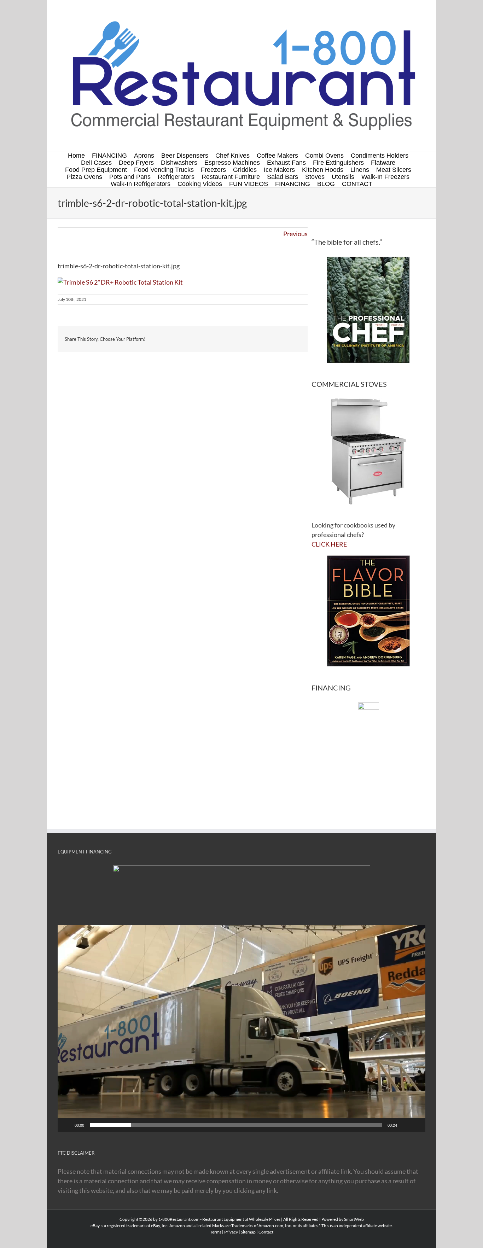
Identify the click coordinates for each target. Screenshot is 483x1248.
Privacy (231, 1232)
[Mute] (404, 1125)
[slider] (236, 1125)
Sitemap (248, 1232)
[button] (241, 1029)
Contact (265, 1232)
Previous (295, 234)
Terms (215, 1232)
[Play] (66, 1125)
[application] (241, 1028)
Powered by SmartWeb (342, 1219)
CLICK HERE (329, 544)
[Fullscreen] (416, 1125)
